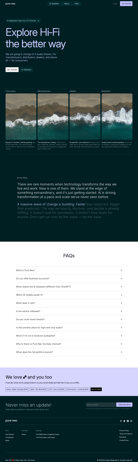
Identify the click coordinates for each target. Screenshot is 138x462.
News (7, 440)
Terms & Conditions (125, 408)
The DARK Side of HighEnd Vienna (47, 434)
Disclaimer (122, 437)
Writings (39, 430)
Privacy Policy (124, 430)
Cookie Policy (124, 440)
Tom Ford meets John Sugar (45, 437)
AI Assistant (10, 437)
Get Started (10, 434)
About (24, 434)
